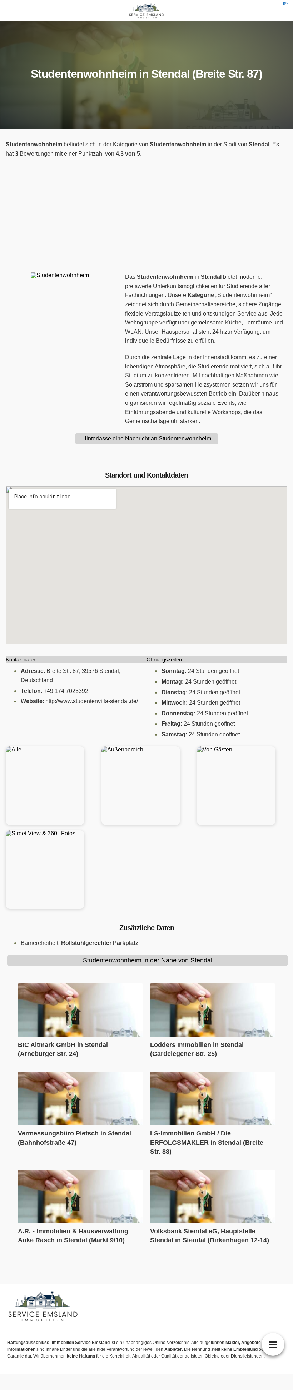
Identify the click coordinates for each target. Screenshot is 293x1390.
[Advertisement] (146, 215)
